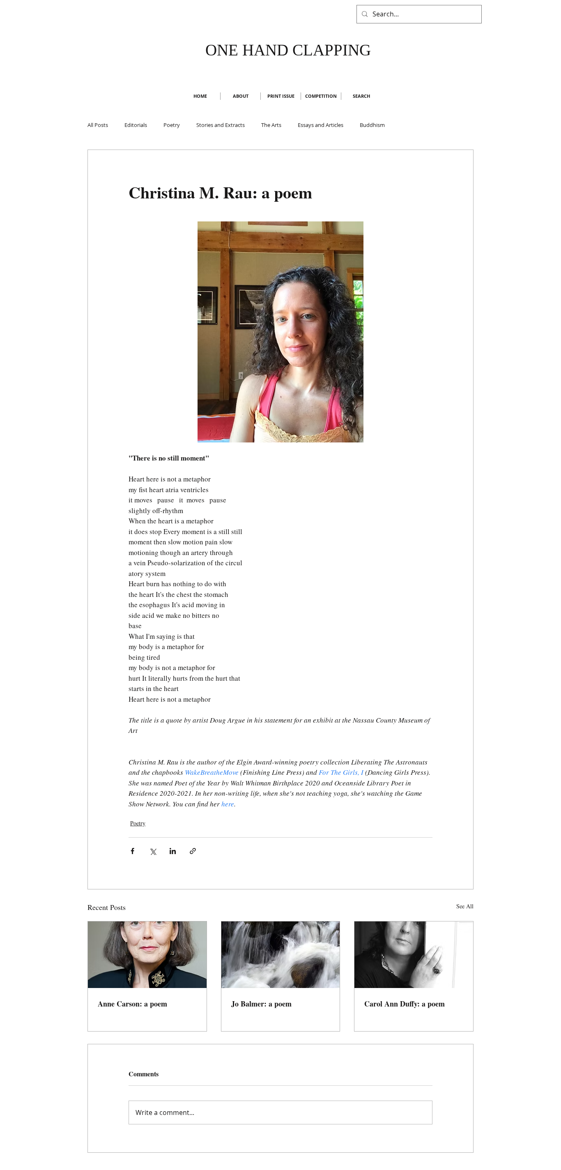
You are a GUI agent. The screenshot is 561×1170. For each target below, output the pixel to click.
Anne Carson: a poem (132, 1003)
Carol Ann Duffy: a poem (404, 1003)
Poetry (171, 125)
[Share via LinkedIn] (173, 851)
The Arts (271, 125)
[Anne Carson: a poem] (147, 954)
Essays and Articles (320, 125)
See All (465, 906)
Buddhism (372, 125)
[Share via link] (193, 851)
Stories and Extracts (220, 125)
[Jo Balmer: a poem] (280, 954)
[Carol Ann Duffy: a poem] (413, 954)
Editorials (135, 125)
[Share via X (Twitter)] (152, 851)
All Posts (97, 125)
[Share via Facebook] (132, 851)
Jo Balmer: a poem (261, 1003)
